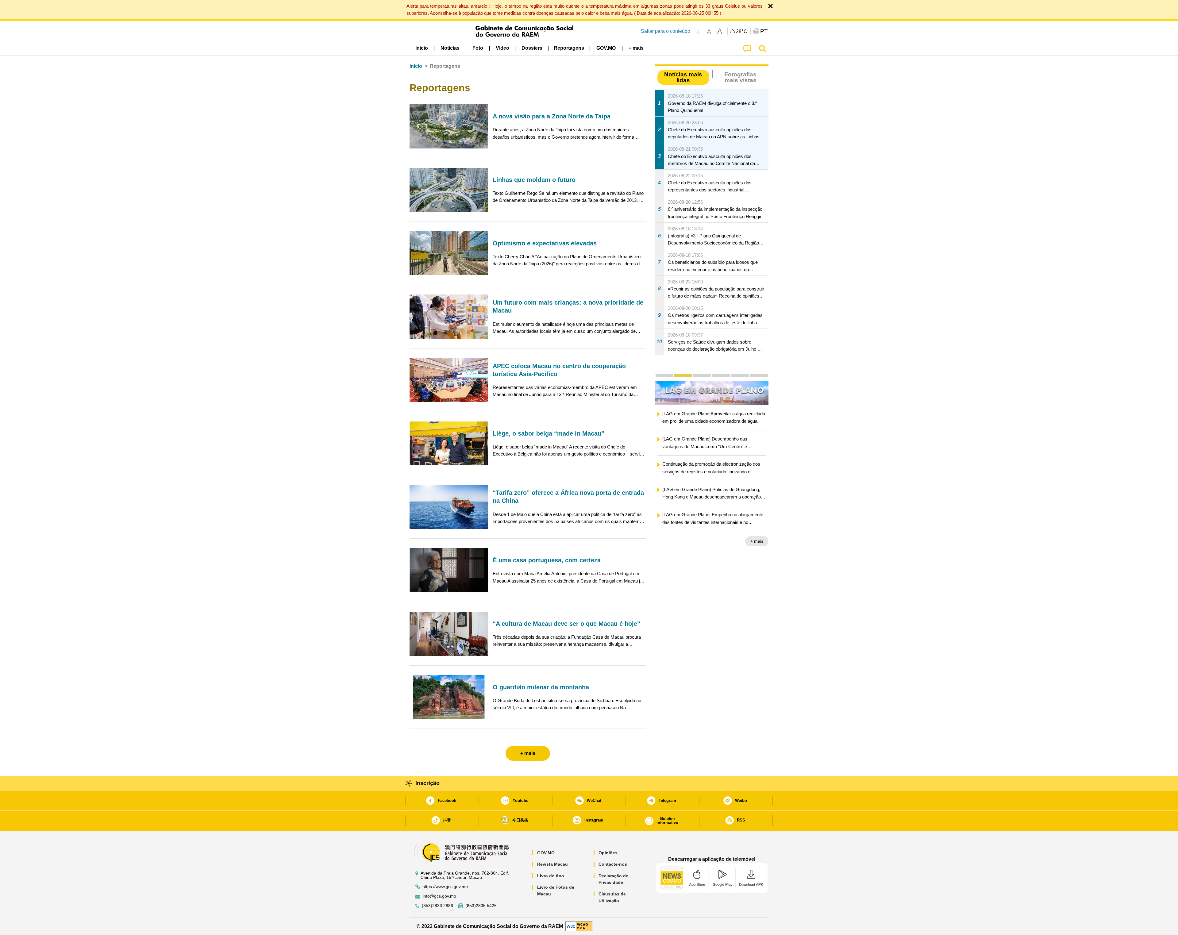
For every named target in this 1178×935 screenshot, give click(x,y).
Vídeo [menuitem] (502, 48)
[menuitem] (450, 48)
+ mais (756, 541)
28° (742, 31)
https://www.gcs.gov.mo (445, 886)
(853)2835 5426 (481, 905)
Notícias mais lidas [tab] (683, 77)
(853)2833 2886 (437, 905)
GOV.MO (546, 852)
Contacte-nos (613, 864)
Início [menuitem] (421, 48)
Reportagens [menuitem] (569, 48)
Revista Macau (552, 864)
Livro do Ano (550, 875)
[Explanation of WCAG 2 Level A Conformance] (578, 926)
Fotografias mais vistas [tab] (740, 77)
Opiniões (608, 852)
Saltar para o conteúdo (665, 31)
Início (416, 66)
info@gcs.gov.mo (439, 896)
